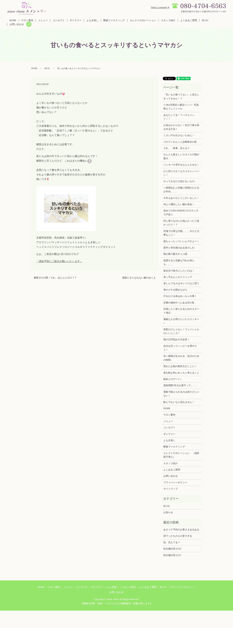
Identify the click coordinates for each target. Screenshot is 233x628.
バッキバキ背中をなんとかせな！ (181, 164)
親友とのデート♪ (172, 379)
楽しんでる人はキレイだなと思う (181, 283)
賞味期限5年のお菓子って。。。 (180, 385)
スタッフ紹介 (168, 20)
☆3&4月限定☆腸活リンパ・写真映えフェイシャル (181, 107)
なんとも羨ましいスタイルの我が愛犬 (181, 156)
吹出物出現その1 (172, 555)
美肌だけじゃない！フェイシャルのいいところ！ (181, 331)
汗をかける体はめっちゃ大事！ (180, 296)
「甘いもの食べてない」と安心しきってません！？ (181, 96)
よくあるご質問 (188, 20)
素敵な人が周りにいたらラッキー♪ (181, 321)
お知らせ (168, 512)
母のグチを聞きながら (175, 290)
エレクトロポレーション (143, 20)
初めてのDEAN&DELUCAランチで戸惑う (180, 212)
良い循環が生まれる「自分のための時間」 (181, 358)
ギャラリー (76, 20)
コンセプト (59, 20)
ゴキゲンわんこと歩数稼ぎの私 (180, 142)
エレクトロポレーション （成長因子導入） (181, 455)
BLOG (205, 20)
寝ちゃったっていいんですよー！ (181, 241)
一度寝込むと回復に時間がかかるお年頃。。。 (181, 190)
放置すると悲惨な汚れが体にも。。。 (178, 262)
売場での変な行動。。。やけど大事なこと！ (181, 233)
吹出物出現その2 (172, 548)
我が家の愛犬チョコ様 (175, 254)
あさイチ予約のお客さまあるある (181, 529)
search (28, 24)
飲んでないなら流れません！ (178, 402)
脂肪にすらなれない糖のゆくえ (139, 277)
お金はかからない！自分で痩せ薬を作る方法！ (181, 127)
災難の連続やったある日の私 (178, 302)
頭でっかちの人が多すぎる (177, 536)
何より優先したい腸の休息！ (178, 204)
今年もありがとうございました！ (181, 198)
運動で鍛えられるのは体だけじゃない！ (181, 394)
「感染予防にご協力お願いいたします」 (59, 261)
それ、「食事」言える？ (176, 148)
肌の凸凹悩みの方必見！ (176, 339)
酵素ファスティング (114, 20)
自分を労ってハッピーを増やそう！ (180, 348)
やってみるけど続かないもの (178, 181)
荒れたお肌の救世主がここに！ (180, 366)
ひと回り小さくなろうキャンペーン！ (181, 173)
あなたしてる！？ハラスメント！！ (178, 117)
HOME (12, 20)
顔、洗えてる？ (171, 542)
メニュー (43, 20)
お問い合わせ (17, 24)
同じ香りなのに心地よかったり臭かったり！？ (181, 223)
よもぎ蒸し (92, 20)
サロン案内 (27, 20)
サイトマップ (170, 489)
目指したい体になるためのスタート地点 (181, 311)
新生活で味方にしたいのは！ (178, 270)
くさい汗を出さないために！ (178, 135)
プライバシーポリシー (175, 482)
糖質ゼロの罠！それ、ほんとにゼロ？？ (55, 277)
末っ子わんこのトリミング (177, 277)
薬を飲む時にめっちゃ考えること (181, 373)
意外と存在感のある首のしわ (178, 247)
